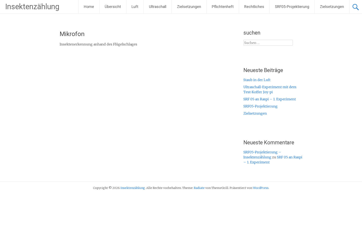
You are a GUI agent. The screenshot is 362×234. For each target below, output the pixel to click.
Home (89, 6)
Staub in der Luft (256, 80)
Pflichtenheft (223, 6)
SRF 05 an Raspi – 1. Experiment (269, 99)
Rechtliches (254, 6)
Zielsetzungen (189, 6)
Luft (135, 6)
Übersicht (113, 6)
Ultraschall (157, 6)
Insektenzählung (32, 6)
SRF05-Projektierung (292, 6)
